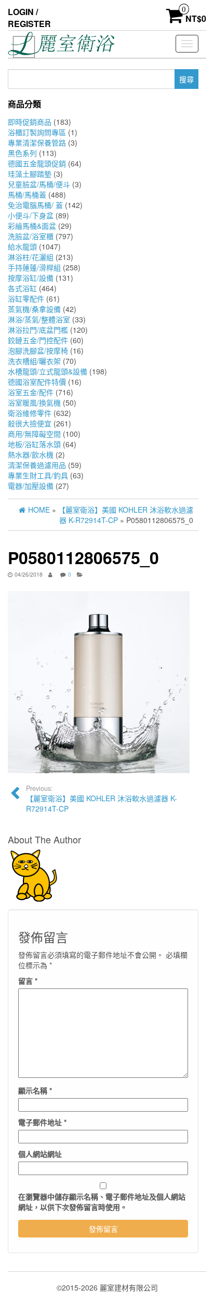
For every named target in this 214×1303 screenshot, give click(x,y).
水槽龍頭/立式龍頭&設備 (47, 371)
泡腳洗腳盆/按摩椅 (38, 350)
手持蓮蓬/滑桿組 (34, 267)
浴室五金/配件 (31, 392)
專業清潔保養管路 (37, 142)
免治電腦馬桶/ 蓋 (35, 205)
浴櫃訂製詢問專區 (37, 132)
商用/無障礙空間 (34, 433)
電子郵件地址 (42, 1122)
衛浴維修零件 (29, 413)
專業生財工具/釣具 (38, 475)
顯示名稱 (35, 1090)
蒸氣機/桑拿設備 (34, 309)
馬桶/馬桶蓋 (27, 194)
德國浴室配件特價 (37, 381)
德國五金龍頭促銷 (37, 163)
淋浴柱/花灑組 (31, 257)
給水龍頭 (22, 246)
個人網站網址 (40, 1154)
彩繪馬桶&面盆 (32, 225)
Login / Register (29, 18)
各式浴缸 (22, 288)
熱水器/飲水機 (31, 454)
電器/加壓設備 (31, 485)
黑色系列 (22, 153)
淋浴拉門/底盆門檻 (38, 329)
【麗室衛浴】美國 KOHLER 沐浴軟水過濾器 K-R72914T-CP (101, 799)
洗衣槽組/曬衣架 (34, 361)
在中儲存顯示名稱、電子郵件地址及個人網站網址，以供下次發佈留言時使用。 (101, 1201)
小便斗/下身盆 (31, 215)
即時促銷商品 (29, 121)
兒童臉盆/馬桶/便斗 (39, 184)
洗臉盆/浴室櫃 (31, 236)
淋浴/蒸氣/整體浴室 (39, 319)
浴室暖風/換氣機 (34, 402)
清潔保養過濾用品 (37, 465)
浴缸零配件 (26, 298)
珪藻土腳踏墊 (29, 173)
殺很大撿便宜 (29, 423)
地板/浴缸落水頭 (34, 444)
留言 (27, 980)
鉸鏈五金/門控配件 (38, 340)
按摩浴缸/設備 (31, 277)
